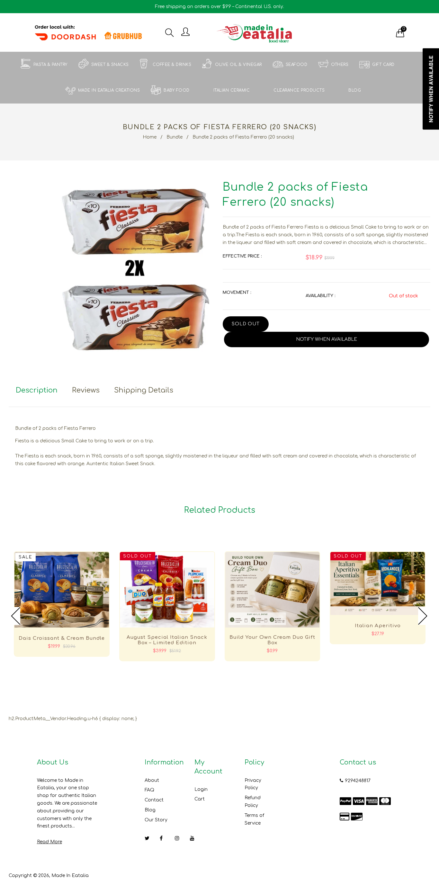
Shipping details (143, 390)
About (152, 780)
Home (150, 137)
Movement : (237, 292)
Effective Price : (242, 256)
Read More (49, 841)
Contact (154, 800)
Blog (150, 810)
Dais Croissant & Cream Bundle (62, 638)
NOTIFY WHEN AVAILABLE (326, 339)
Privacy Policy (253, 784)
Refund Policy (253, 801)
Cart (199, 799)
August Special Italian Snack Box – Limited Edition (167, 640)
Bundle (174, 137)
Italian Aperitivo (378, 625)
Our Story (156, 820)
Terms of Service (254, 819)
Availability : (320, 296)
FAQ (149, 790)
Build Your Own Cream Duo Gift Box (272, 640)
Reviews (86, 390)
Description (37, 390)
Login (201, 789)
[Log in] (185, 32)
